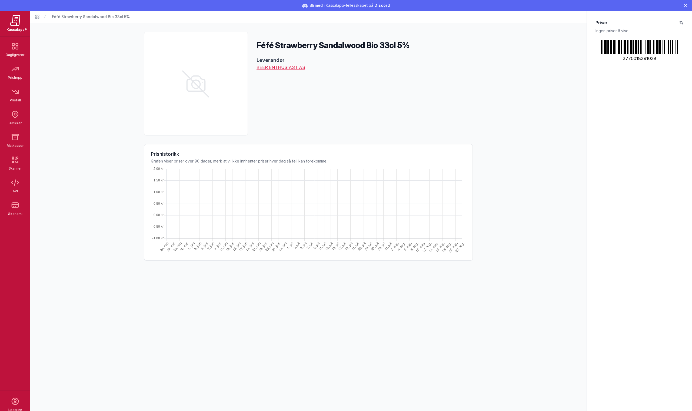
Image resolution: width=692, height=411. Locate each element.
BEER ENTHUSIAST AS (281, 67)
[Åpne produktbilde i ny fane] (196, 83)
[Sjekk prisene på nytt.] (681, 23)
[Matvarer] (37, 16)
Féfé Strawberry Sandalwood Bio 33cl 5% (91, 16)
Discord (382, 5)
